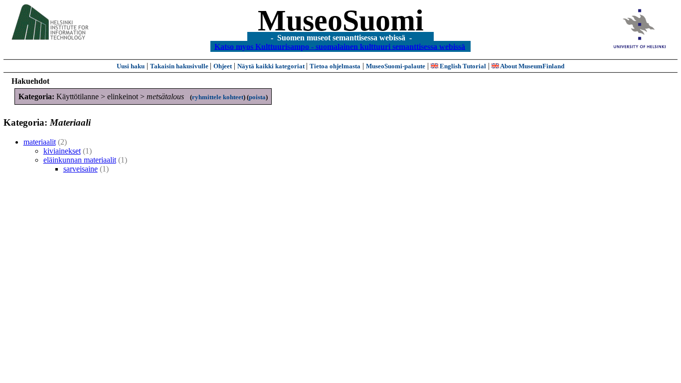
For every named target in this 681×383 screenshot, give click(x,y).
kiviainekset (62, 151)
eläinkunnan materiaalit (79, 160)
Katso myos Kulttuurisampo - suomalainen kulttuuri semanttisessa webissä (339, 46)
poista (257, 97)
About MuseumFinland (531, 66)
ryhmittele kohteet (217, 97)
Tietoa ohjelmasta (335, 66)
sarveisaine (80, 169)
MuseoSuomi (341, 20)
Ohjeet (222, 66)
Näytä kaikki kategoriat (271, 66)
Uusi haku (131, 66)
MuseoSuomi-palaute (395, 66)
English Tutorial (462, 66)
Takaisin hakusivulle (180, 66)
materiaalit (39, 142)
